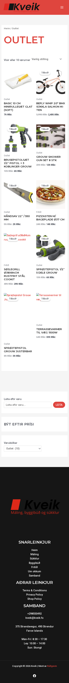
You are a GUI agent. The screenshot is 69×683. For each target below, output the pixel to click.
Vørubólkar (10, 442)
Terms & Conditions (34, 590)
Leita (59, 404)
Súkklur (34, 558)
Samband (34, 575)
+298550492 (34, 613)
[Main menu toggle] (61, 7)
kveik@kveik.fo (34, 617)
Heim (7, 28)
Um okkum (34, 571)
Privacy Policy (34, 594)
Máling (34, 554)
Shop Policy (34, 598)
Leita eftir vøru (13, 399)
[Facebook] (34, 675)
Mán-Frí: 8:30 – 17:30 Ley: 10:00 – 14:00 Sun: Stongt (35, 643)
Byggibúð (34, 563)
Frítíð (34, 567)
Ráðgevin (52, 666)
